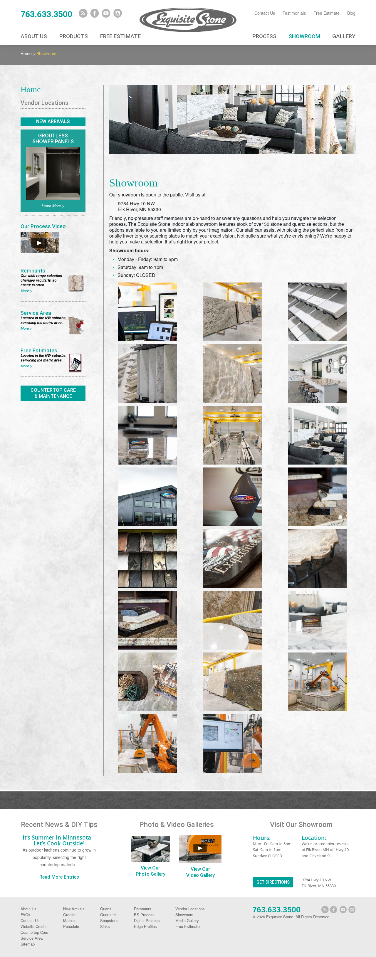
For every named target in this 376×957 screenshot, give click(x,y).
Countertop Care (34, 932)
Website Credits (34, 926)
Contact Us (264, 13)
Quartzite (108, 914)
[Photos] (150, 849)
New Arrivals (53, 121)
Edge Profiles (145, 926)
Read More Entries (59, 877)
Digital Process (147, 920)
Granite (69, 914)
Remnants (142, 908)
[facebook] (94, 13)
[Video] (40, 242)
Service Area (32, 938)
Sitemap (28, 944)
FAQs (25, 914)
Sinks (105, 926)
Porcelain (71, 926)
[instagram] (117, 13)
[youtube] (106, 13)
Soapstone (109, 920)
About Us (34, 36)
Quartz (106, 908)
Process (264, 36)
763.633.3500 (46, 14)
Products (73, 36)
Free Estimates (188, 926)
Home (26, 53)
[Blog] (83, 13)
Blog (351, 13)
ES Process (144, 914)
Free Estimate (326, 13)
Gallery (343, 36)
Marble (69, 920)
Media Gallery (187, 920)
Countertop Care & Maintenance (53, 393)
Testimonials (294, 13)
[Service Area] (76, 282)
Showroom (304, 36)
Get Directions (273, 882)
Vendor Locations (44, 102)
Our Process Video (43, 226)
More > (26, 290)
